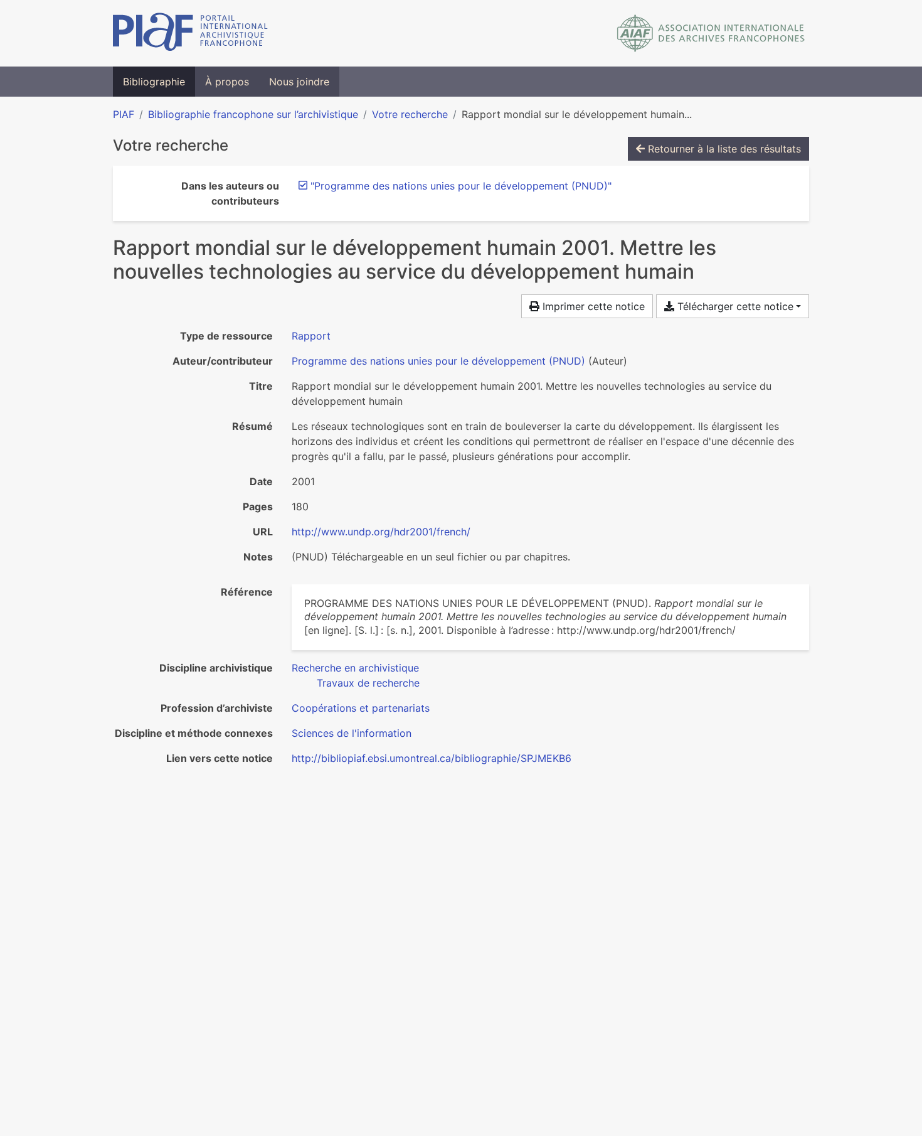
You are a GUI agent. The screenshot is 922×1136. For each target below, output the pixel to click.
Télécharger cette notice (733, 306)
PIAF (123, 114)
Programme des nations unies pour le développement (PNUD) (438, 361)
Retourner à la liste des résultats (723, 148)
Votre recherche (410, 114)
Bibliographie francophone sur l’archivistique (253, 114)
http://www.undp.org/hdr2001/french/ (381, 531)
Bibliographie (154, 81)
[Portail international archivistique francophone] (190, 33)
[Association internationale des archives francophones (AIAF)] (711, 33)
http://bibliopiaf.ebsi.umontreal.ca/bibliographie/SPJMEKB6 (431, 758)
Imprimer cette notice (592, 306)
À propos (227, 81)
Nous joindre (299, 81)
